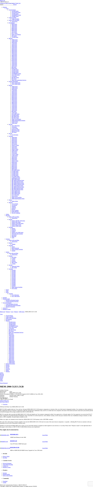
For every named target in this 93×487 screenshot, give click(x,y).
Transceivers (14, 21)
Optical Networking (13, 81)
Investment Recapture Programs (13, 305)
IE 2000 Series (15, 171)
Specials (5, 297)
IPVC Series (14, 33)
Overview (5, 404)
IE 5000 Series (15, 175)
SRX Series (14, 262)
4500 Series (14, 58)
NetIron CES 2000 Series (17, 232)
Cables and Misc (12, 17)
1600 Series (14, 42)
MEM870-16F (13, 441)
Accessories (14, 205)
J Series (13, 259)
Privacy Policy (6, 456)
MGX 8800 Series (16, 192)
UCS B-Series (15, 134)
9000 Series (14, 168)
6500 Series (14, 60)
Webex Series (15, 201)
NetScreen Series (15, 266)
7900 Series (14, 26)
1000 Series (14, 137)
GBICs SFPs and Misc (14, 20)
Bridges (13, 209)
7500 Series (14, 64)
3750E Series (15, 155)
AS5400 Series (15, 13)
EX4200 (14, 279)
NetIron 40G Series (16, 222)
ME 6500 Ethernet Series (17, 189)
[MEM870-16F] (4, 441)
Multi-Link (2, 311)
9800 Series (14, 30)
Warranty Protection (10, 306)
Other (7, 291)
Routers (10, 85)
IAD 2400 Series (15, 114)
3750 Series (14, 153)
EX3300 (14, 275)
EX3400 (14, 276)
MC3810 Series (15, 77)
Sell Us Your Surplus (10, 3)
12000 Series (15, 41)
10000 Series (15, 39)
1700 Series (14, 43)
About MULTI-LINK (8, 464)
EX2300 (14, 271)
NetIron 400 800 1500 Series (18, 220)
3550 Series (14, 146)
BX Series (14, 257)
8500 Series (14, 68)
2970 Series (14, 144)
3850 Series (14, 157)
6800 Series (14, 166)
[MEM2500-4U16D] (5, 448)
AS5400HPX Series (16, 15)
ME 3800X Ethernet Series (18, 187)
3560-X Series (15, 149)
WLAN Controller (16, 213)
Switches (11, 136)
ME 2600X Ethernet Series (18, 180)
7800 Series (14, 25)
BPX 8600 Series (16, 170)
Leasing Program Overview (12, 301)
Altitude (13, 244)
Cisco (7, 8)
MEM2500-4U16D (14, 447)
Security (10, 124)
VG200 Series (15, 37)
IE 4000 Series (15, 173)
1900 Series (14, 46)
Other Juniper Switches (17, 287)
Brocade (8, 215)
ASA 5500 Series (16, 75)
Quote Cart (17, 3)
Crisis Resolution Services (12, 304)
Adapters (14, 206)
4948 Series (14, 162)
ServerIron (14, 235)
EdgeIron (14, 229)
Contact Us (2, 3)
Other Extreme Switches (17, 249)
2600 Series (14, 48)
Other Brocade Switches (17, 233)
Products (5, 7)
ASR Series (14, 112)
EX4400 (14, 282)
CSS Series (14, 76)
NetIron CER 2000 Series (17, 223)
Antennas (14, 207)
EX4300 (14, 280)
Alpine (13, 246)
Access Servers (12, 9)
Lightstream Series (16, 177)
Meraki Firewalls (15, 131)
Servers (10, 133)
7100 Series (14, 104)
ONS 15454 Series (16, 82)
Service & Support (7, 302)
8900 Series (14, 29)
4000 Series (14, 158)
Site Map (5, 457)
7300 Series (14, 63)
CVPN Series (15, 128)
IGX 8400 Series (15, 176)
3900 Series (14, 56)
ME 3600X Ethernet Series (18, 184)
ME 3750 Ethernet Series (17, 185)
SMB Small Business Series (18, 198)
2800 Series (14, 50)
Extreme (8, 239)
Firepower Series (15, 129)
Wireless (11, 202)
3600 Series (14, 52)
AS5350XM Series (16, 12)
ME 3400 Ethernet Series (17, 181)
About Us (5, 308)
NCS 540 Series (15, 194)
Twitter (4, 482)
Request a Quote (7, 309)
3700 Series (14, 54)
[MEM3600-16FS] (4, 435)
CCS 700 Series (15, 295)
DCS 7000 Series (16, 296)
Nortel (7, 289)
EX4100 (14, 278)
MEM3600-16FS (14, 434)
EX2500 (14, 272)
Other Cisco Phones (16, 34)
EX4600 (14, 284)
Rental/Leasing (6, 298)
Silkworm (14, 236)
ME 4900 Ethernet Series (17, 188)
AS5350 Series (15, 71)
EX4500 (14, 283)
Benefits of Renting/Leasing (12, 300)
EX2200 (14, 270)
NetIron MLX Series (16, 224)
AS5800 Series (15, 16)
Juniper (7, 252)
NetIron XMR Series (16, 226)
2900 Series (14, 51)
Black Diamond (15, 248)
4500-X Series (15, 160)
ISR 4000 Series (15, 116)
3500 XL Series (15, 145)
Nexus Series (15, 196)
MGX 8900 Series (16, 193)
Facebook (5, 481)
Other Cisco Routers (16, 119)
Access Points (15, 203)
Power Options (15, 210)
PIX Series (14, 78)
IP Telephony (12, 22)
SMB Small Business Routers (18, 120)
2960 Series (14, 142)
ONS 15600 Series (16, 84)
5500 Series (14, 59)
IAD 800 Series (15, 115)
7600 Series (14, 65)
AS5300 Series (15, 11)
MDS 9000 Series (16, 179)
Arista (7, 292)
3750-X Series (15, 154)
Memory (11, 38)
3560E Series (15, 150)
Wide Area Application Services (19, 80)
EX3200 (14, 274)
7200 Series (14, 62)
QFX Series (14, 288)
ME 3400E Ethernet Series (18, 183)
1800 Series (14, 45)
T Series (13, 263)
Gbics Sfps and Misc (13, 253)
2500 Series (14, 47)
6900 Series (14, 24)
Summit (13, 250)
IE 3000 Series (15, 172)
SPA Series (14, 35)
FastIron (13, 231)
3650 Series (14, 151)
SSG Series (14, 267)
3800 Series (14, 55)
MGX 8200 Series (16, 190)
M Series (14, 261)
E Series (13, 258)
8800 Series (14, 28)
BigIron (13, 228)
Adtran (7, 214)
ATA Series (14, 32)
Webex (10, 200)
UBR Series (14, 123)
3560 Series (14, 147)
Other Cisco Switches (17, 197)
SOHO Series (15, 121)
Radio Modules (15, 211)
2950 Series (14, 141)
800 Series (14, 67)
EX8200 (14, 285)
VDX (13, 237)
